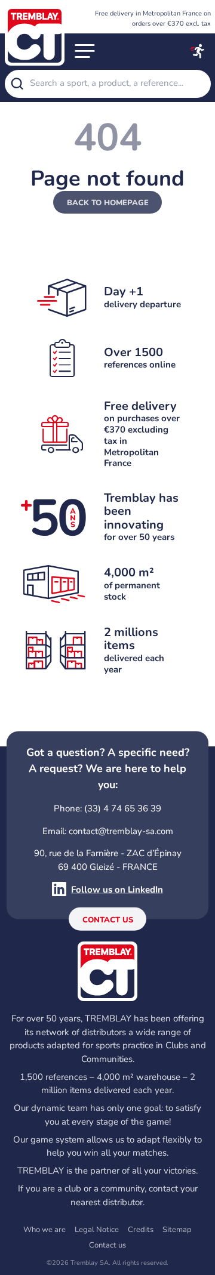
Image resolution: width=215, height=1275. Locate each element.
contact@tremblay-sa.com (121, 830)
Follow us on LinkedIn (117, 889)
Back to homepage (108, 202)
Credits (140, 1229)
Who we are (44, 1229)
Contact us (107, 919)
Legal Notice (97, 1229)
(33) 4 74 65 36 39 (122, 808)
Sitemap (177, 1229)
